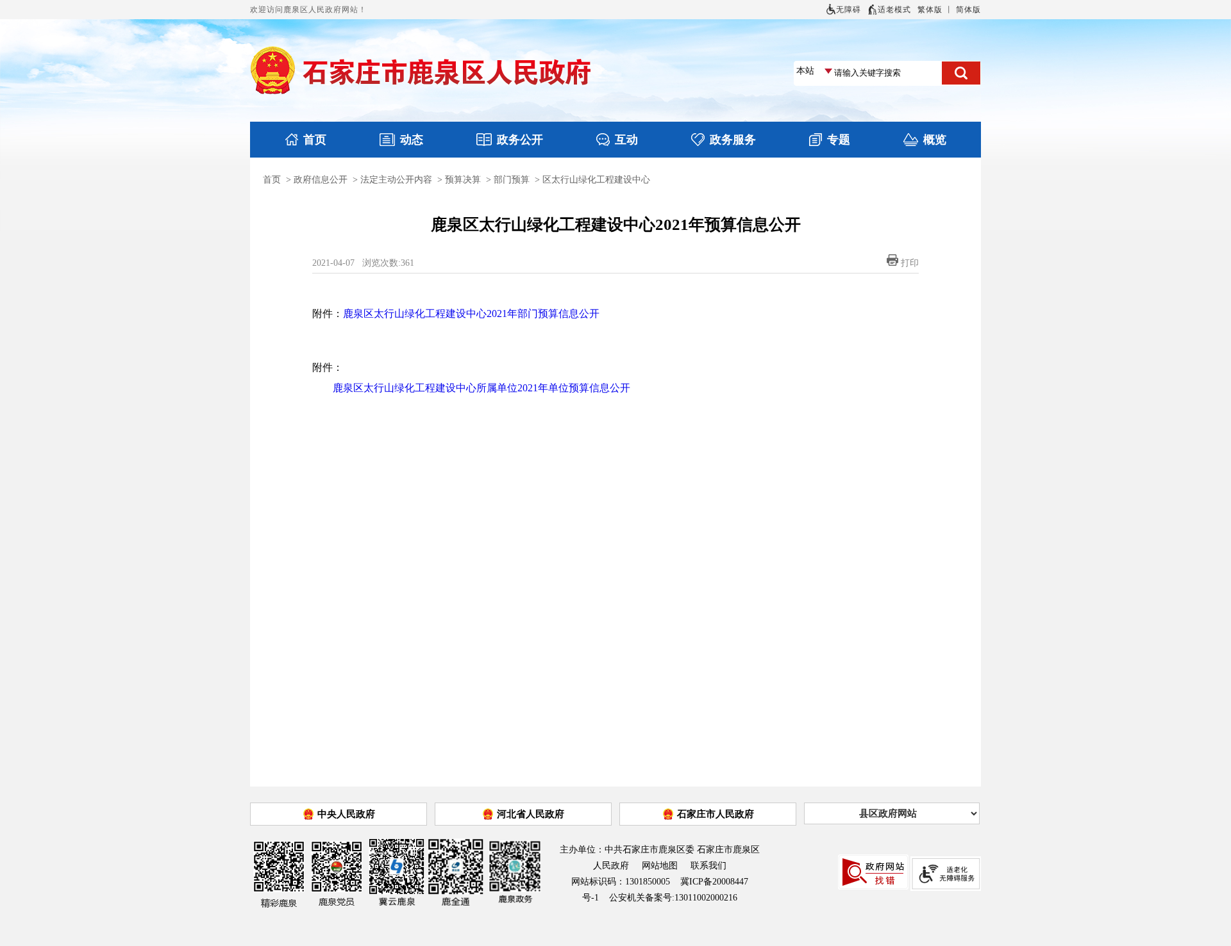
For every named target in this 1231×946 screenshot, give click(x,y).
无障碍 (848, 9)
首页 (314, 139)
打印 (910, 263)
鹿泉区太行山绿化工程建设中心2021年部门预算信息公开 (471, 313)
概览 (934, 139)
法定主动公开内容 (396, 179)
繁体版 (929, 9)
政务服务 (733, 139)
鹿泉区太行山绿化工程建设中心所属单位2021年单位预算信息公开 (481, 387)
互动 (626, 139)
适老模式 (894, 9)
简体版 (968, 9)
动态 (411, 139)
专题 (838, 139)
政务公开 (520, 139)
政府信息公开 (321, 179)
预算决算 (463, 179)
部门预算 (512, 179)
